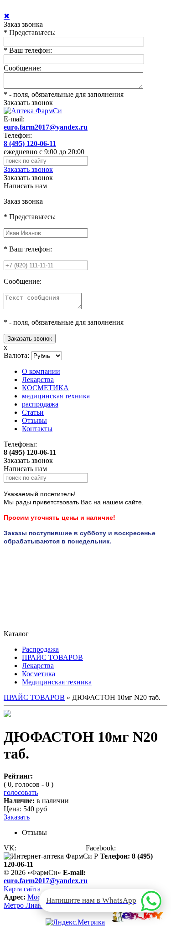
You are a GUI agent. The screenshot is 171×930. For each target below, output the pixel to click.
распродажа (40, 404)
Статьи (33, 412)
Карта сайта (22, 889)
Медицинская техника (57, 682)
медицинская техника (56, 396)
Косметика (38, 674)
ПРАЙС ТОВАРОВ (52, 657)
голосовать (21, 792)
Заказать (17, 817)
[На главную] (33, 111)
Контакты (37, 428)
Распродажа (40, 649)
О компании (41, 371)
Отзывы (34, 420)
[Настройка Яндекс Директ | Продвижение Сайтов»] (136, 922)
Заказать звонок (28, 102)
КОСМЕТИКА (45, 388)
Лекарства (38, 379)
